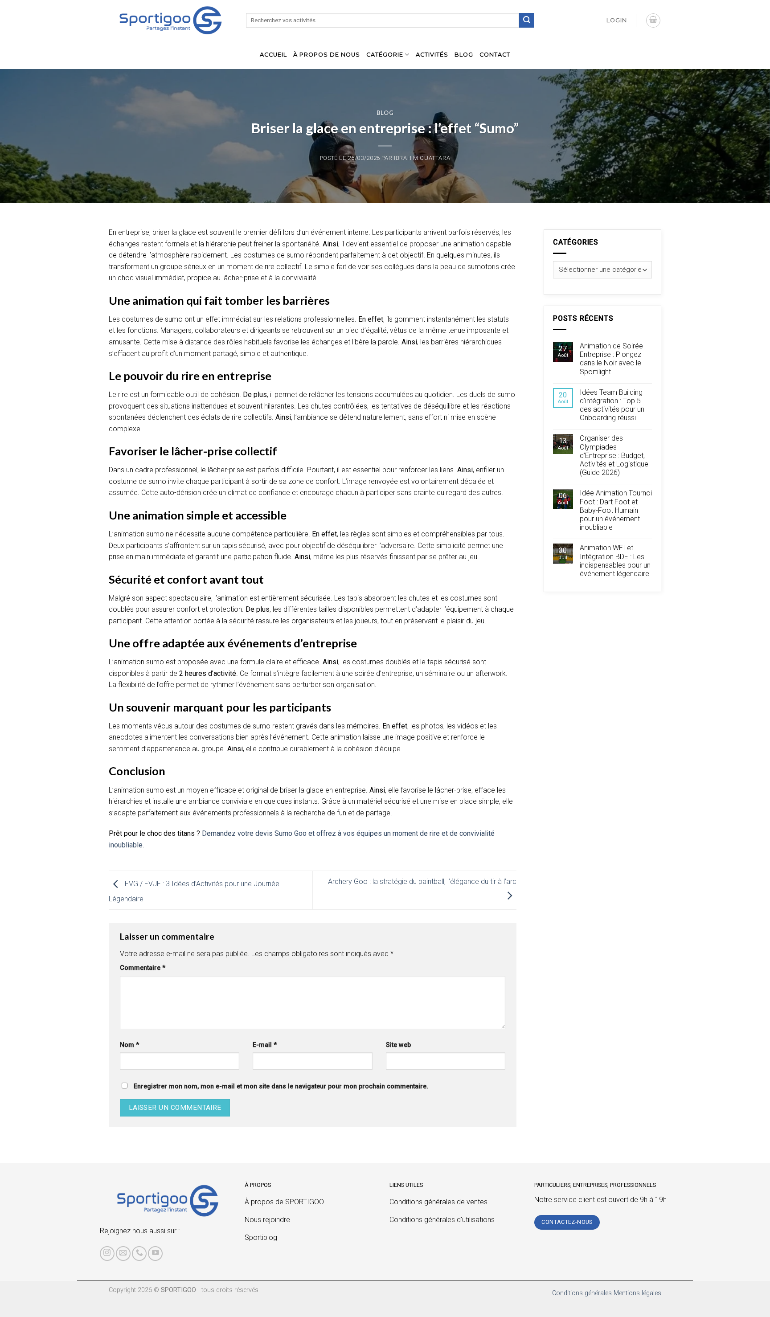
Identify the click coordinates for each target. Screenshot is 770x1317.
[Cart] (653, 20)
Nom (129, 1045)
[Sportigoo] (168, 1200)
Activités (432, 54)
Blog (464, 54)
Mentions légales (637, 1293)
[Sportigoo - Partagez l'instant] (171, 20)
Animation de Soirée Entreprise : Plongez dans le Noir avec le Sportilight (611, 359)
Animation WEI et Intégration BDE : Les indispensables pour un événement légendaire (615, 561)
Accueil (273, 54)
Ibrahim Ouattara (422, 158)
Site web (398, 1045)
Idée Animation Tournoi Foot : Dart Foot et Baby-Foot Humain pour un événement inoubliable (616, 510)
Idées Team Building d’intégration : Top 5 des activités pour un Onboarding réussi (612, 405)
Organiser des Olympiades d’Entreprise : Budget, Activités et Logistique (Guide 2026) (614, 455)
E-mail (265, 1045)
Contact (494, 54)
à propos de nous (326, 54)
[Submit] (526, 20)
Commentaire (142, 968)
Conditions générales (582, 1293)
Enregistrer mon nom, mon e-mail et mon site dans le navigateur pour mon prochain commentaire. (281, 1086)
